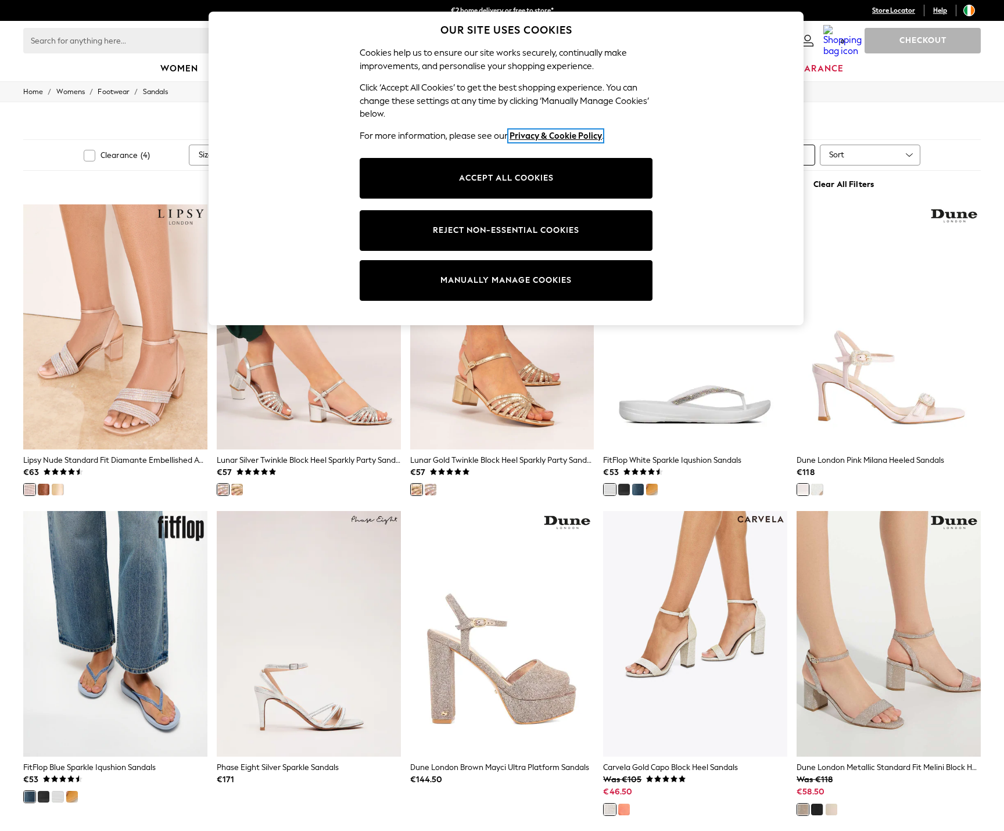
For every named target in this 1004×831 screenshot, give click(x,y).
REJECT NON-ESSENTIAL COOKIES (506, 230)
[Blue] (638, 489)
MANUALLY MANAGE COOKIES (506, 280)
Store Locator (893, 10)
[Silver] (223, 489)
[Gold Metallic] (57, 489)
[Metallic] (803, 809)
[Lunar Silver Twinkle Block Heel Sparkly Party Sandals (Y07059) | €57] (309, 326)
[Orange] (624, 809)
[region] (506, 168)
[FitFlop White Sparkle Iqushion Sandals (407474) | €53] (695, 326)
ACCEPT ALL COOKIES (506, 178)
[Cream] (831, 809)
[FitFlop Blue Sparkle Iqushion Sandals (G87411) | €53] (115, 633)
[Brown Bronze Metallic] (43, 489)
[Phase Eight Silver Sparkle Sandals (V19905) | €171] (309, 633)
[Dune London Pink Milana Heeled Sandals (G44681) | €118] (889, 326)
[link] (807, 40)
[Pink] (803, 489)
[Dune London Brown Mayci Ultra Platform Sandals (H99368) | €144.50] (502, 633)
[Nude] (29, 489)
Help (940, 10)
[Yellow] (652, 489)
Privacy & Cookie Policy (556, 136)
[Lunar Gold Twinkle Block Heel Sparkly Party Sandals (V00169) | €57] (502, 326)
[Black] (624, 489)
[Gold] (237, 489)
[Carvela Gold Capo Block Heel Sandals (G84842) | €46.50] (695, 633)
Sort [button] (836, 155)
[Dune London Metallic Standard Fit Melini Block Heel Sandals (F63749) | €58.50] (889, 633)
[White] (609, 489)
